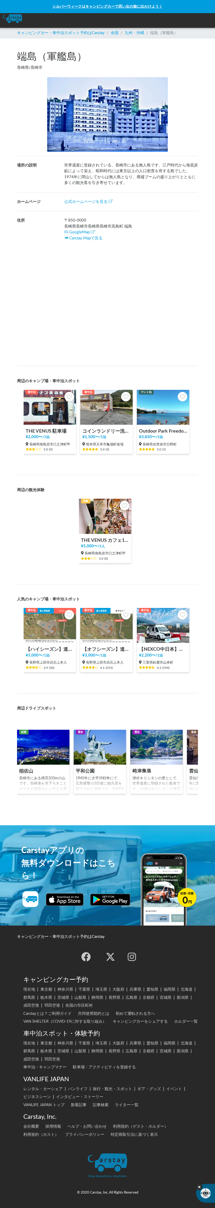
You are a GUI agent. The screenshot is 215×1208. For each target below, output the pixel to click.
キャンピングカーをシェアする (140, 1021)
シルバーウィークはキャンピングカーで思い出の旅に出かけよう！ (107, 6)
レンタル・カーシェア (43, 1089)
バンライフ (78, 1089)
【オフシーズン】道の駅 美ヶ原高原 (106, 649)
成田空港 (31, 1005)
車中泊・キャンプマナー (45, 1067)
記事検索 (101, 1105)
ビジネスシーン (37, 1097)
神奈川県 (65, 989)
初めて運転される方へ (135, 1014)
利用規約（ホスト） (41, 1135)
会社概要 (31, 1126)
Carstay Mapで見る (86, 238)
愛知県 (152, 989)
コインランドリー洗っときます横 (106, 431)
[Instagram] (132, 957)
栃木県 (46, 998)
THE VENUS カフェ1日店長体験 (105, 540)
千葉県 (84, 989)
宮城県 (165, 998)
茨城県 (63, 998)
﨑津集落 (141, 771)
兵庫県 (135, 989)
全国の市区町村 (79, 1005)
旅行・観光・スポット (112, 1089)
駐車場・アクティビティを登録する (104, 1067)
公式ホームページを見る (86, 202)
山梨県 (80, 998)
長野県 (114, 998)
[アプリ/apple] (65, 899)
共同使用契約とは (93, 1014)
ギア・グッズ (149, 1089)
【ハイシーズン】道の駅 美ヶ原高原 (50, 649)
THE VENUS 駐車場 (46, 431)
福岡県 (169, 989)
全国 (115, 33)
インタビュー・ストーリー (79, 1097)
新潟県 (183, 998)
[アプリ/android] (110, 899)
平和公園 (85, 771)
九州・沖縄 (134, 33)
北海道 (186, 989)
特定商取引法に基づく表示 (134, 1135)
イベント (174, 1089)
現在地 (29, 989)
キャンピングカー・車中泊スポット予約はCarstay (61, 33)
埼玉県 (101, 989)
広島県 (131, 998)
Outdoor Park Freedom (163, 431)
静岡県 (97, 998)
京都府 (148, 998)
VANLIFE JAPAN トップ (43, 1105)
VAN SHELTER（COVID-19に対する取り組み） (64, 1021)
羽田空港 (52, 1005)
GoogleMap (79, 232)
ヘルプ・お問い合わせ (87, 1126)
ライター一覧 (126, 1105)
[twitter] (110, 957)
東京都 (46, 989)
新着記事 (79, 1105)
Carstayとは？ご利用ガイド (47, 1014)
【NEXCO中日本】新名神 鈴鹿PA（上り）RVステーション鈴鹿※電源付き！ (163, 649)
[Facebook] (86, 957)
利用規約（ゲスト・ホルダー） (140, 1126)
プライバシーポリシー (84, 1135)
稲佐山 (26, 771)
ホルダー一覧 (186, 1021)
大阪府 (118, 989)
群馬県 (29, 998)
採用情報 (53, 1126)
